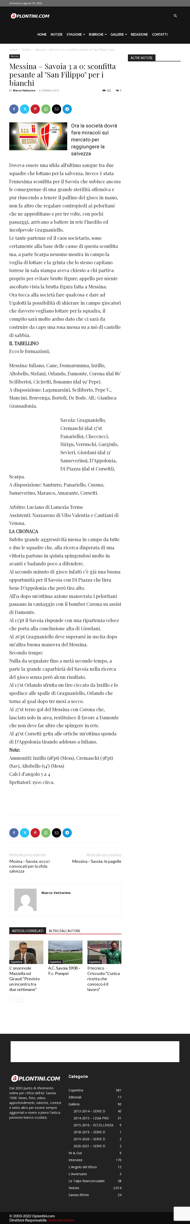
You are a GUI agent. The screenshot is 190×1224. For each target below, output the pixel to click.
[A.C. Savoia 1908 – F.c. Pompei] (65, 952)
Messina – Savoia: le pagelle (96, 861)
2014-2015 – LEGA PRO (91, 1118)
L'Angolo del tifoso (83, 1167)
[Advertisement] (32, 441)
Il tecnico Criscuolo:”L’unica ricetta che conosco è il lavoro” (103, 978)
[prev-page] (12, 999)
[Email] (56, 109)
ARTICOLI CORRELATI (27, 931)
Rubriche (96, 34)
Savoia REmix (79, 1195)
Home (42, 34)
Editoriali (75, 1097)
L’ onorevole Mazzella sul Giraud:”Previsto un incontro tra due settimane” (24, 978)
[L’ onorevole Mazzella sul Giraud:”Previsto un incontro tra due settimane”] (26, 952)
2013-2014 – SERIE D (89, 1111)
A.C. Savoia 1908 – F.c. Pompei (64, 970)
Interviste (75, 1160)
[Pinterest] (35, 109)
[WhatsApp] (46, 109)
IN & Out (75, 1153)
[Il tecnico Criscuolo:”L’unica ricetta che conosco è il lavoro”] (104, 952)
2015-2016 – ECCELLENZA (93, 1125)
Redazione (139, 34)
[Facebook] (14, 109)
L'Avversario (78, 1174)
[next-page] (19, 999)
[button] (175, 16)
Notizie (57, 34)
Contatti (160, 34)
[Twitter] (24, 109)
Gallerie (117, 34)
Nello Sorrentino (61, 1220)
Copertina (16, 962)
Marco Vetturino (24, 90)
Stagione (74, 34)
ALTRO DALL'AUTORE (64, 931)
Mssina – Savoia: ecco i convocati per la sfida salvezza (29, 866)
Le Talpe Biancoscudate (87, 1181)
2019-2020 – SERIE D (89, 1139)
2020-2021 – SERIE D (89, 1146)
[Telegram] (67, 109)
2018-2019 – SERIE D (89, 1132)
